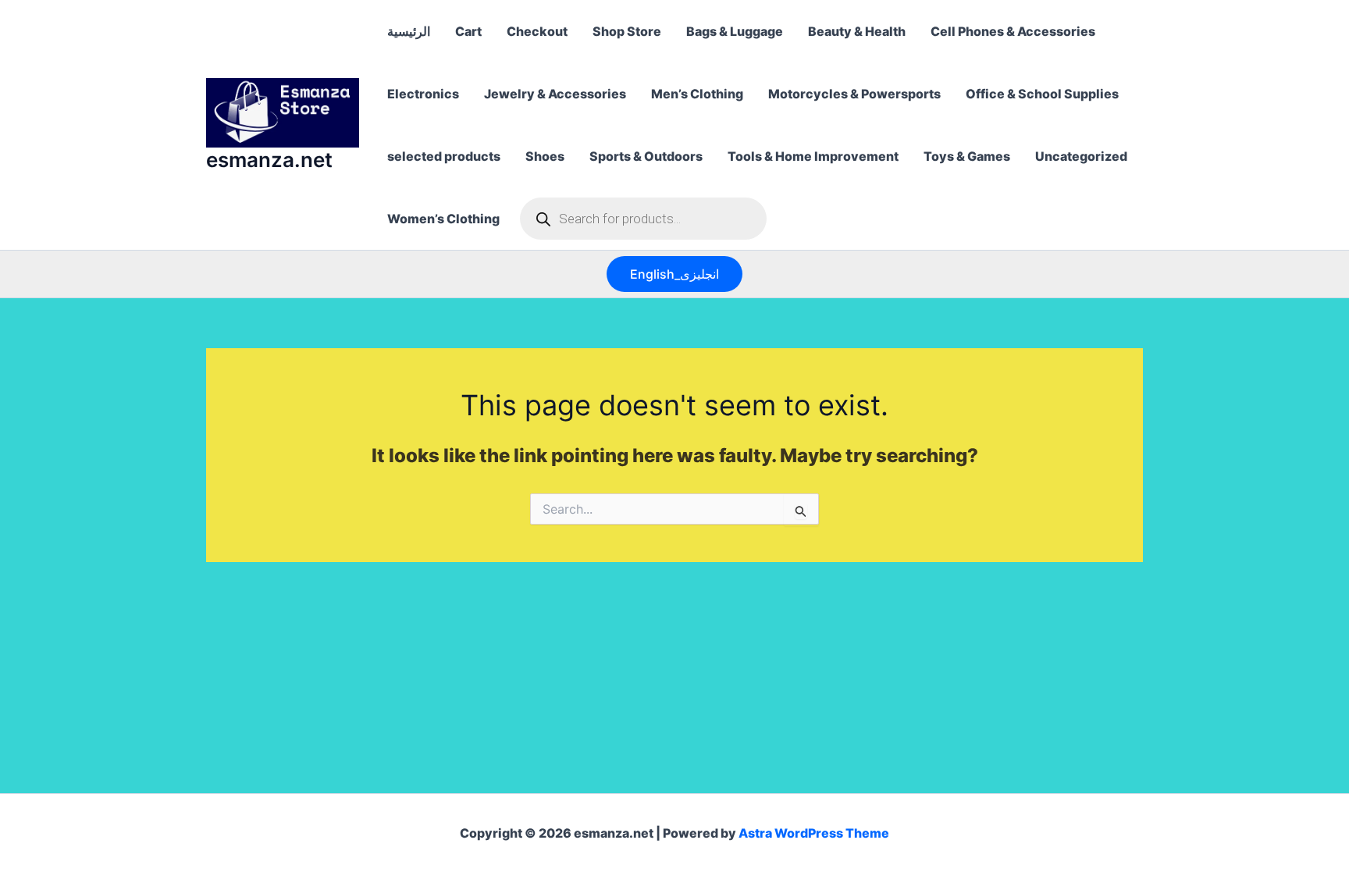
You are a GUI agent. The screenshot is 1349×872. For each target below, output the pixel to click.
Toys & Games (967, 156)
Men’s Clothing (697, 93)
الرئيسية (408, 31)
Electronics (423, 93)
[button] (674, 274)
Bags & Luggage (734, 31)
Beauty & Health (857, 31)
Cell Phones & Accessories (1013, 31)
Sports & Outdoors (646, 156)
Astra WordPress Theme (814, 833)
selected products (443, 156)
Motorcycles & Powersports (854, 93)
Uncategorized (1081, 156)
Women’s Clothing (443, 218)
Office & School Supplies (1042, 93)
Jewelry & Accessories (555, 93)
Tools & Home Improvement (813, 156)
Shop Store (627, 31)
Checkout (537, 31)
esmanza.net (269, 160)
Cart (468, 31)
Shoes (544, 156)
